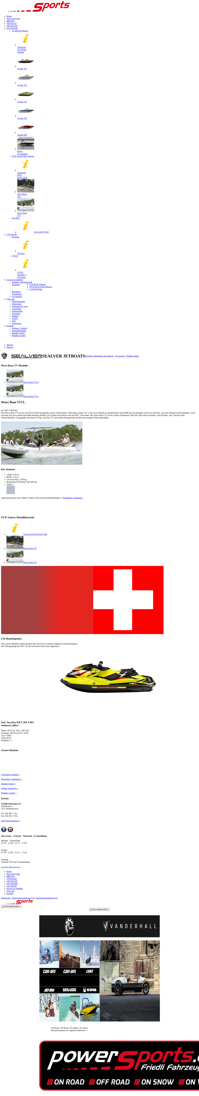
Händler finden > (8, 784)
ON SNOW (11, 886)
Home (9, 871)
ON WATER (12, 884)
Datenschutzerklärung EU (47, 898)
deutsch (9, 345)
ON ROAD (11, 879)
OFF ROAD (11, 881)
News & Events (13, 874)
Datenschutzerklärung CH (23, 898)
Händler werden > (9, 793)
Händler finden (132, 356)
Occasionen (120, 356)
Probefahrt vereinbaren (72, 498)
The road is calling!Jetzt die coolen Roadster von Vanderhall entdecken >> (129, 1029)
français (9, 347)
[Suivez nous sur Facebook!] (3, 831)
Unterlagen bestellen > (10, 774)
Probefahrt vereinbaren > (11, 779)
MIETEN (10, 876)
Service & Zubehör (14, 888)
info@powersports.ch (10, 821)
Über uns (10, 891)
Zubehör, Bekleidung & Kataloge (99, 356)
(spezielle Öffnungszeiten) (10, 867)
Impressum (5, 898)
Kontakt (9, 893)
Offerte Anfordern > (9, 788)
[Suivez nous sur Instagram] (10, 831)
